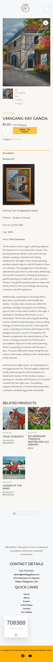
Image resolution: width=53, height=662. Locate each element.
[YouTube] (30, 655)
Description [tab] (8, 153)
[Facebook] (22, 655)
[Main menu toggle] (47, 9)
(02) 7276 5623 (26, 570)
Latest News (26, 605)
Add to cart (25, 130)
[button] (45, 22)
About (27, 597)
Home (26, 594)
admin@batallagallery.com (26, 574)
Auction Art (8, 113)
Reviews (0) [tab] (8, 159)
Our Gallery (26, 612)
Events (26, 601)
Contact (26, 608)
